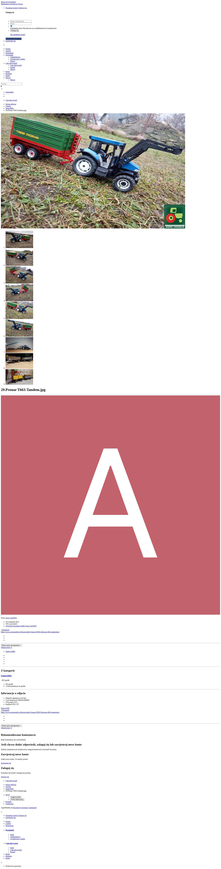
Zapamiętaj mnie (16, 28)
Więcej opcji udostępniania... (11, 645)
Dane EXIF (5, 708)
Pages (8, 72)
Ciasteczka (9, 804)
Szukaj (12, 67)
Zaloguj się (14, 30)
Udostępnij (5, 630)
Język (8, 795)
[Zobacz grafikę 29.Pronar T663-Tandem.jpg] (19, 318)
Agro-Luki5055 (11, 618)
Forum (8, 49)
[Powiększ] (93, 228)
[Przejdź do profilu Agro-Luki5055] (110, 614)
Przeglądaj (9, 55)
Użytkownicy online (17, 59)
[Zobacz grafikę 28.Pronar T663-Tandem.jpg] (19, 336)
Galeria (8, 51)
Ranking (9, 74)
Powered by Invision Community (25, 808)
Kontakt (8, 802)
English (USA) (15, 797)
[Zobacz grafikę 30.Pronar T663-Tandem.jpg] (19, 301)
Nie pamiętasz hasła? (17, 35)
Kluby (8, 76)
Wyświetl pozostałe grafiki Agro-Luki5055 (21, 626)
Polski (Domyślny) (17, 799)
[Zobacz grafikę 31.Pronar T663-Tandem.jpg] (19, 283)
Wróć (12, 835)
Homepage (9, 53)
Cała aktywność (11, 63)
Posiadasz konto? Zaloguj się (17, 8)
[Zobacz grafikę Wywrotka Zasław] (19, 352)
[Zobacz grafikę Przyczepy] (19, 384)
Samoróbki (6, 676)
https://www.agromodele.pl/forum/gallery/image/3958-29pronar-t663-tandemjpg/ (30, 632)
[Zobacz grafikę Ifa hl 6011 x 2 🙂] (19, 368)
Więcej (12, 61)
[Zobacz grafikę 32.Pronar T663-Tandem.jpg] (19, 265)
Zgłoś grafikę (10, 651)
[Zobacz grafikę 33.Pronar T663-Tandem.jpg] (19, 247)
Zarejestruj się (11, 41)
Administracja (15, 57)
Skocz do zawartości (8, 2)
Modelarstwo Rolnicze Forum (12, 4)
